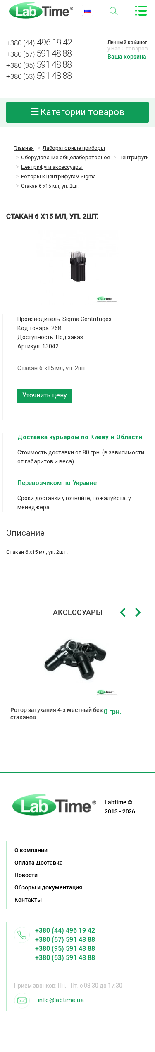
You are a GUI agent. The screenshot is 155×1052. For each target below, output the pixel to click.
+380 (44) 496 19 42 (65, 930)
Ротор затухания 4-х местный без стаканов (56, 714)
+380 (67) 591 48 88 (65, 939)
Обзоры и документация (48, 887)
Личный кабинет (127, 42)
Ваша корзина (126, 56)
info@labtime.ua (61, 1000)
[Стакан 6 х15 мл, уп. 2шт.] (77, 267)
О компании (31, 850)
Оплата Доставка (38, 862)
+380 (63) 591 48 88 (65, 958)
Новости (26, 875)
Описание (25, 533)
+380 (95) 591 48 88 (65, 949)
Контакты (28, 899)
